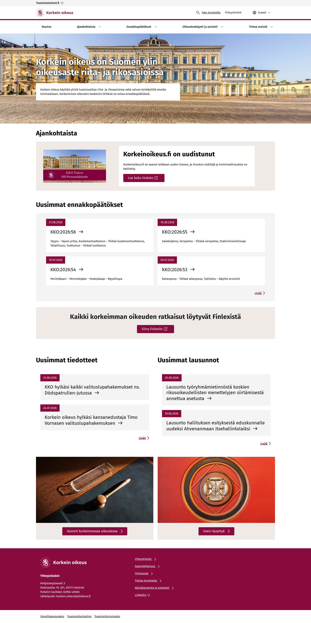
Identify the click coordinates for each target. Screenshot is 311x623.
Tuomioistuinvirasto (107, 616)
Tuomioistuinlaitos (79, 616)
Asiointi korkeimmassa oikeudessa (92, 531)
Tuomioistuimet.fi (47, 3)
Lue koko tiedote (140, 178)
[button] (99, 26)
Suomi (262, 12)
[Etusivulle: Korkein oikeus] (54, 12)
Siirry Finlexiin (152, 329)
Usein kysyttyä (214, 531)
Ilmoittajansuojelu (52, 616)
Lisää (258, 293)
